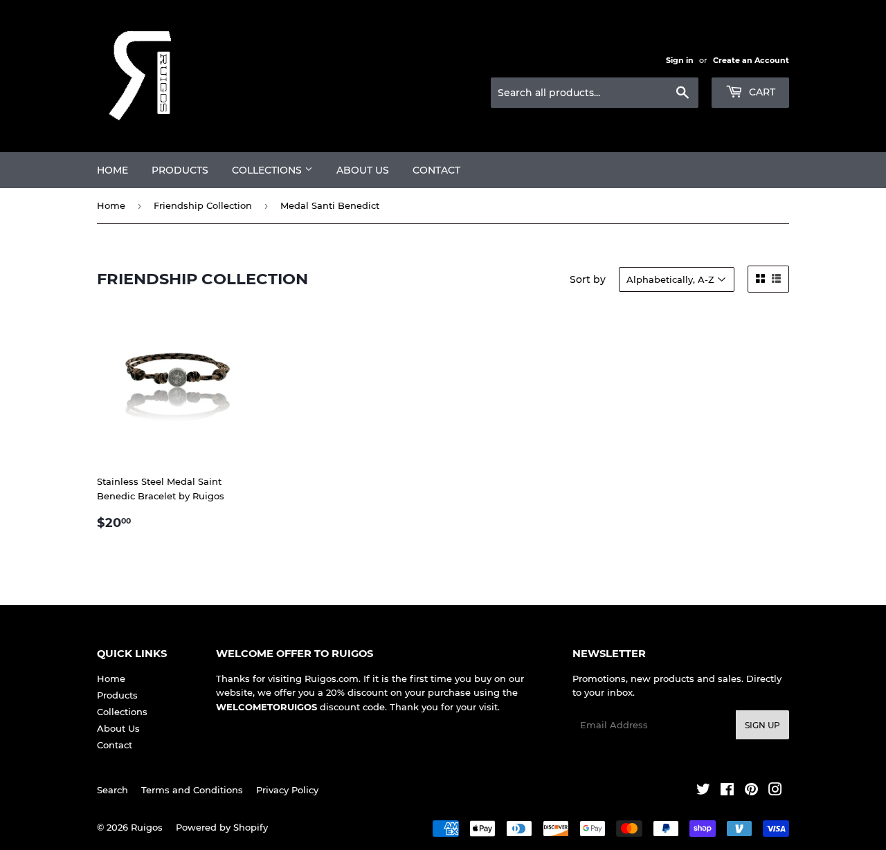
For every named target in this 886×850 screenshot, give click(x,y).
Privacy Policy (287, 789)
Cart (760, 92)
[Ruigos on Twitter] (703, 791)
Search (112, 789)
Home (112, 170)
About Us (362, 170)
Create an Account (751, 60)
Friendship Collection (203, 205)
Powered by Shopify (222, 827)
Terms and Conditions (192, 789)
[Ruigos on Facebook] (727, 791)
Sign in (680, 60)
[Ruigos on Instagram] (775, 791)
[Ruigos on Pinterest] (751, 791)
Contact (436, 170)
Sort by (588, 279)
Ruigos (147, 827)
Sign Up (762, 725)
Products (180, 170)
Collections (268, 170)
